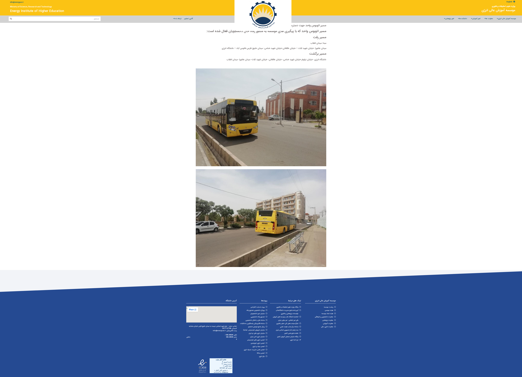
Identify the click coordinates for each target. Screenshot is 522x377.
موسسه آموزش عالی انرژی (498, 10)
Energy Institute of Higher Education (37, 11)
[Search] (11, 19)
